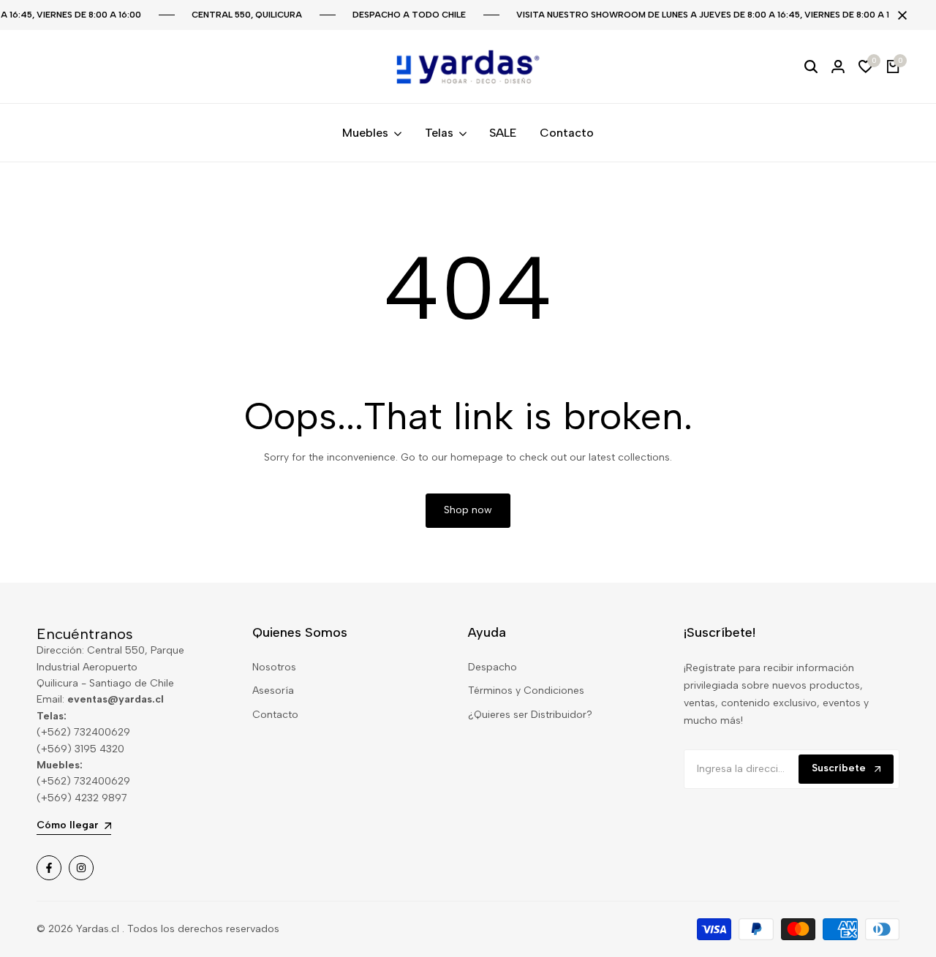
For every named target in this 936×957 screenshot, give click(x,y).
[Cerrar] (899, 15)
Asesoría (273, 690)
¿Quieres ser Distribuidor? (530, 714)
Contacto (275, 714)
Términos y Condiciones (526, 690)
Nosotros (274, 667)
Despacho (492, 667)
